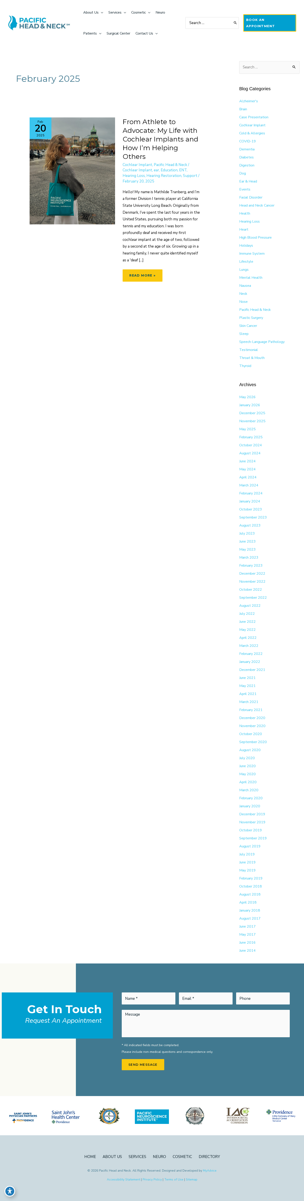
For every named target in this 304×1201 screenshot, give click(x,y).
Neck (243, 293)
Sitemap (191, 1179)
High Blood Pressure (255, 237)
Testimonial (248, 349)
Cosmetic (182, 1156)
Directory (209, 1156)
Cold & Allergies (252, 133)
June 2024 (247, 461)
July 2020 (247, 758)
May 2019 (247, 870)
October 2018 (250, 886)
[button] (269, 23)
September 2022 (253, 597)
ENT (183, 170)
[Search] (235, 23)
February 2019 (251, 878)
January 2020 (249, 806)
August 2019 (250, 846)
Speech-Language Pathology (262, 341)
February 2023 (251, 565)
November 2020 (252, 725)
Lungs (244, 269)
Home (90, 1156)
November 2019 (252, 822)
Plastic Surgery (251, 317)
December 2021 (252, 669)
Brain (243, 109)
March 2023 (248, 557)
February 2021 (251, 709)
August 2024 (250, 453)
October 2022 (250, 589)
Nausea (245, 285)
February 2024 (251, 493)
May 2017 (247, 934)
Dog (242, 173)
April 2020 (248, 782)
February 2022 (251, 653)
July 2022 (247, 613)
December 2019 (252, 814)
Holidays (246, 245)
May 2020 (247, 774)
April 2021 (248, 693)
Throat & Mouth (252, 357)
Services (137, 1156)
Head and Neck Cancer (256, 205)
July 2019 (247, 854)
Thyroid (245, 365)
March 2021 (248, 701)
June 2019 (247, 862)
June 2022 (247, 621)
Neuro (159, 1156)
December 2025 (252, 413)
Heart (243, 229)
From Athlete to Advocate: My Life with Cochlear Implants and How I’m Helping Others (160, 139)
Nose (243, 301)
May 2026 (247, 397)
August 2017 (250, 918)
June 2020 (247, 766)
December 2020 (252, 717)
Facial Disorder (250, 197)
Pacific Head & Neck (170, 164)
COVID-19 (247, 141)
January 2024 (249, 501)
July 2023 (247, 533)
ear (156, 170)
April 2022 (248, 637)
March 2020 (248, 790)
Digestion (246, 165)
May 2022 (247, 629)
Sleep (244, 333)
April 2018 (248, 902)
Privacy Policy (152, 1179)
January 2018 (249, 910)
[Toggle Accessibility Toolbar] (9, 1191)
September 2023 (253, 517)
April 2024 (248, 477)
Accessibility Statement (123, 1179)
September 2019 (253, 838)
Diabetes (246, 157)
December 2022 (252, 573)
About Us (112, 1156)
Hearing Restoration (163, 175)
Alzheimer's (248, 101)
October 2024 (250, 445)
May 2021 (247, 685)
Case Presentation (253, 117)
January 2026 (249, 405)
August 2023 (250, 525)
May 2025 (247, 429)
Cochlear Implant (137, 164)
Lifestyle (246, 261)
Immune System (252, 253)
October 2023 (250, 509)
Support (190, 175)
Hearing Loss (134, 175)
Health (244, 213)
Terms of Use (173, 1179)
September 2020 (253, 742)
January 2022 (249, 661)
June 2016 (247, 942)
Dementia (247, 149)
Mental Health (250, 277)
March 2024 (248, 485)
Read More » (142, 277)
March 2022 (248, 645)
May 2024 (247, 469)
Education (169, 170)
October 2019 (250, 830)
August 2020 (250, 750)
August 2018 (250, 894)
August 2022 (250, 605)
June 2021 (247, 677)
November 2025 (252, 421)
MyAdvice (210, 1170)
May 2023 (247, 549)
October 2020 (250, 734)
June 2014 (247, 950)
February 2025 (251, 437)
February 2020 (251, 798)
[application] (101, 12)
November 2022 (252, 581)
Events (244, 189)
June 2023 (247, 541)
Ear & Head (248, 181)
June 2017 (247, 926)
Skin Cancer (248, 325)
